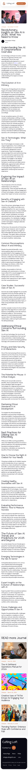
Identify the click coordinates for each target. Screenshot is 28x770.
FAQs (19, 753)
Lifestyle (3, 26)
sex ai (15, 63)
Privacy (10, 765)
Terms (14, 765)
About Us (5, 765)
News (13, 753)
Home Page (6, 753)
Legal (18, 765)
